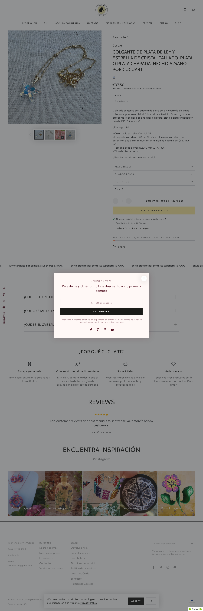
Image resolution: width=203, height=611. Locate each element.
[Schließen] (144, 278)
